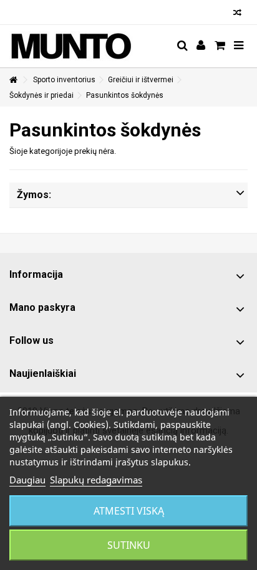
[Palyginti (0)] (237, 14)
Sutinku (128, 545)
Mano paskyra (42, 307)
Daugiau (27, 479)
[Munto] (88, 46)
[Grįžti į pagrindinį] (13, 80)
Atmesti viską (129, 511)
